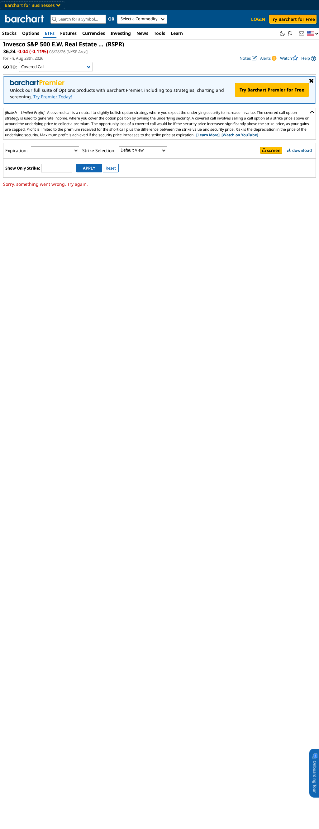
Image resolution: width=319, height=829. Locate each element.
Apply (89, 168)
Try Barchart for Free (293, 19)
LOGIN (258, 19)
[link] (308, 58)
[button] (313, 34)
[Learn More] (208, 135)
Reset (111, 168)
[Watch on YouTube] (239, 135)
